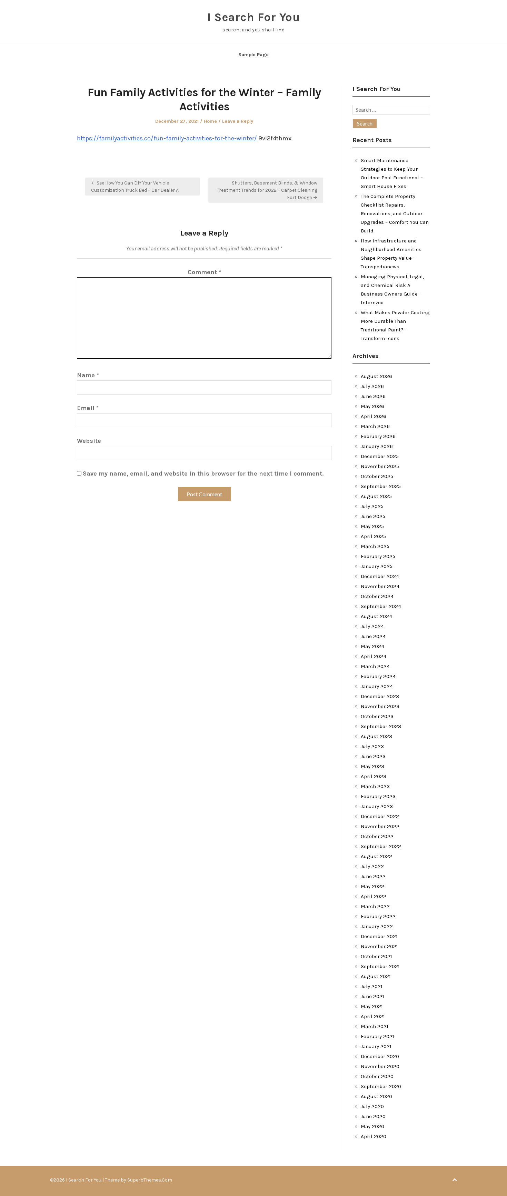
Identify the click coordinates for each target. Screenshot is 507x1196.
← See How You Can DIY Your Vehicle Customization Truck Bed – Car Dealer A (135, 186)
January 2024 (377, 686)
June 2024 (373, 636)
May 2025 (372, 526)
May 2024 (372, 646)
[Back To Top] (454, 1180)
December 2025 (380, 456)
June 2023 (373, 756)
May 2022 (372, 886)
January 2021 (376, 1046)
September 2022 (381, 846)
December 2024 (380, 576)
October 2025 (377, 476)
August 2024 (376, 616)
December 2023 (380, 696)
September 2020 (381, 1086)
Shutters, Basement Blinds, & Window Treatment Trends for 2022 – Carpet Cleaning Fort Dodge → (267, 190)
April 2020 (373, 1136)
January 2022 (377, 926)
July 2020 (372, 1106)
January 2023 (377, 806)
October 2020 (377, 1076)
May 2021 (372, 1006)
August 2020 (376, 1096)
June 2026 (373, 396)
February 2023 (378, 796)
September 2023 (381, 726)
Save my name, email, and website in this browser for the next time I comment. (203, 473)
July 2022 (372, 866)
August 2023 (376, 736)
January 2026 (377, 446)
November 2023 (380, 706)
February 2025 (378, 556)
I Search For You (253, 17)
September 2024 (381, 606)
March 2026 (375, 426)
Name (88, 375)
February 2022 (378, 916)
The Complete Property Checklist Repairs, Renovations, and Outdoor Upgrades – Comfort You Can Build (395, 213)
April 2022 (373, 896)
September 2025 (381, 486)
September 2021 (380, 966)
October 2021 (376, 956)
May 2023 (372, 766)
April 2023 (373, 776)
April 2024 (373, 656)
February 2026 (378, 436)
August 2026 (376, 376)
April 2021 (373, 1016)
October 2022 (377, 836)
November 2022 (380, 826)
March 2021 (374, 1026)
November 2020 (380, 1066)
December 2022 (380, 816)
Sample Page (253, 55)
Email (88, 408)
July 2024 (372, 626)
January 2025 (376, 566)
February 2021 (377, 1036)
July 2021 (371, 986)
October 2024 (377, 596)
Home (210, 121)
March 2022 (375, 906)
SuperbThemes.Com (149, 1180)
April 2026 (373, 416)
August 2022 (376, 856)
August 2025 (376, 496)
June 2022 (373, 876)
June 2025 (373, 516)
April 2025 (373, 536)
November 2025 (380, 466)
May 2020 (372, 1126)
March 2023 (375, 786)
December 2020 (380, 1056)
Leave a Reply (237, 121)
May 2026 (372, 406)
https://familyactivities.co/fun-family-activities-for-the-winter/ (167, 138)
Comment (204, 272)
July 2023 (372, 746)
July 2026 (372, 386)
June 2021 (372, 996)
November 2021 (379, 946)
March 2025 (375, 546)
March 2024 (375, 666)
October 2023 (377, 716)
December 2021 (379, 936)
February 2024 (378, 676)
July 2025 (372, 506)
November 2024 (380, 586)
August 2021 (376, 976)
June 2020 (373, 1116)
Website (89, 441)
